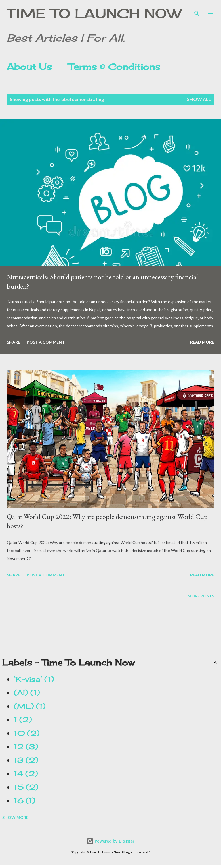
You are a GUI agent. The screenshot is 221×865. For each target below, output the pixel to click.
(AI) (25, 692)
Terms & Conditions (114, 66)
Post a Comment (46, 342)
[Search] (196, 10)
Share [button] (13, 342)
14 (24, 773)
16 (23, 800)
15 (24, 787)
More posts (201, 595)
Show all (199, 99)
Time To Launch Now (94, 13)
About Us (29, 66)
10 (25, 733)
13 (24, 760)
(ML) (28, 706)
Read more (202, 342)
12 (24, 746)
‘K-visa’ (32, 679)
